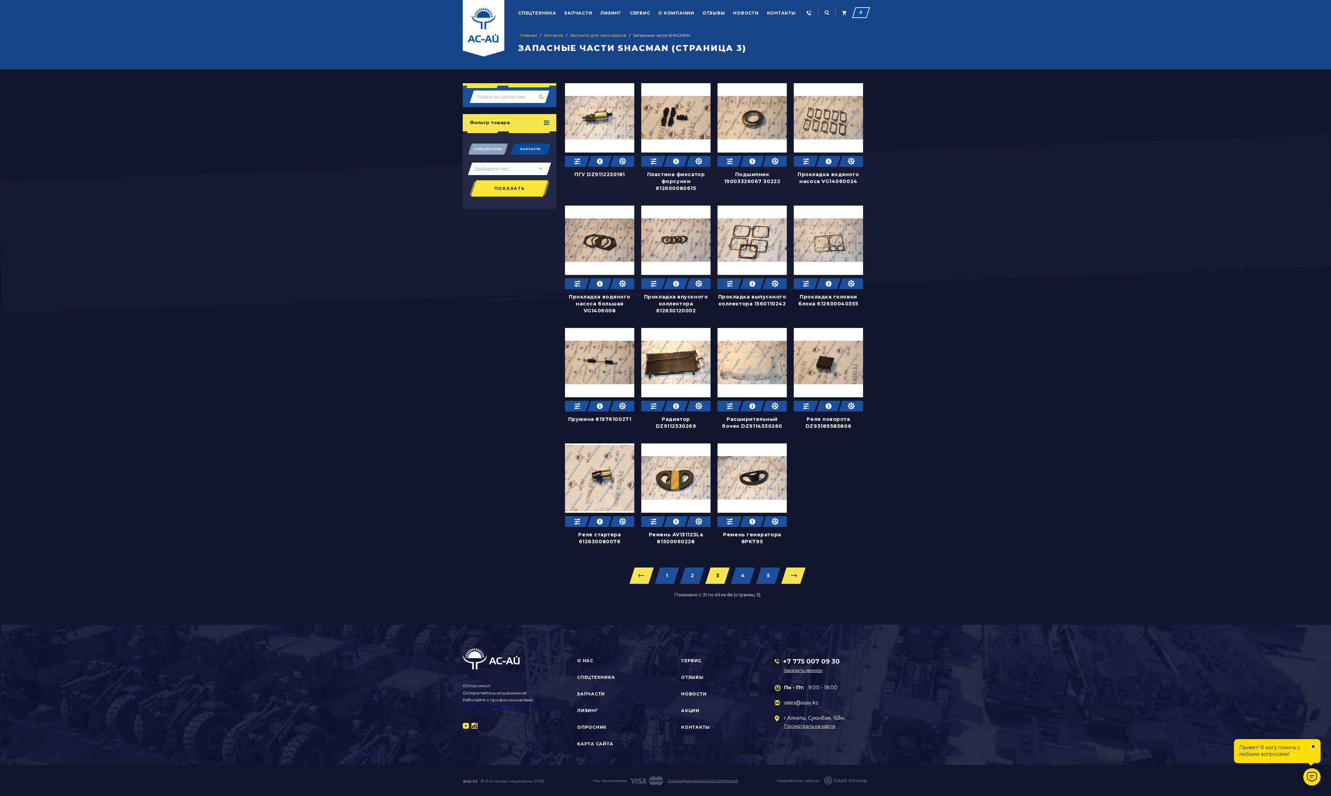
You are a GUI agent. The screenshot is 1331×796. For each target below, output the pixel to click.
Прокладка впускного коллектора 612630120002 (676, 304)
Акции (690, 710)
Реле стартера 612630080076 (599, 538)
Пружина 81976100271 (599, 419)
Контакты (781, 13)
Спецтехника (537, 13)
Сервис (640, 13)
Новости (745, 13)
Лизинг (610, 13)
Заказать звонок (803, 670)
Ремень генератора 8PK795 (752, 538)
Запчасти (578, 13)
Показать (509, 188)
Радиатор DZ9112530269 (676, 422)
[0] (844, 13)
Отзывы (714, 13)
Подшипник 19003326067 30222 (752, 177)
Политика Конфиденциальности (498, 707)
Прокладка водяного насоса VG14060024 (828, 177)
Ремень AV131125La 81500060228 (676, 538)
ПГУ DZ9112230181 (599, 174)
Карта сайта (595, 743)
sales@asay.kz (801, 703)
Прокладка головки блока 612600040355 (828, 300)
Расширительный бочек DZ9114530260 (752, 422)
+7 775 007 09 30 (811, 661)
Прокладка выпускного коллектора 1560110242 (752, 300)
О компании (676, 13)
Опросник (592, 727)
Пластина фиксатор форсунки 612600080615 (676, 181)
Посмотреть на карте (809, 726)
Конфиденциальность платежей (703, 780)
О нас (585, 660)
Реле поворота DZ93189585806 (828, 422)
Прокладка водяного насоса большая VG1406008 (599, 304)
